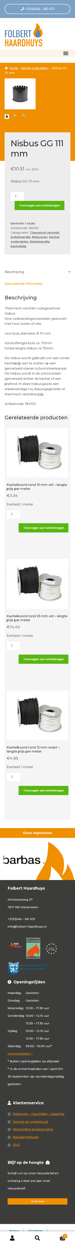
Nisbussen (40, 237)
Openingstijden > (20, 1054)
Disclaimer (35, 1230)
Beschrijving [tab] (14, 272)
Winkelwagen (58, 1235)
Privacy (14, 1230)
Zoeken (37, 1238)
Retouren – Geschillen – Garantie (38, 1114)
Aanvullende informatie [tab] (23, 284)
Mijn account (12, 1238)
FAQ (16, 1145)
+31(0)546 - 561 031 (39, 9)
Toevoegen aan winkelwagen (39, 205)
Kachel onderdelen (34, 68)
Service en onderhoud (30, 1122)
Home (13, 68)
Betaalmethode (26, 1137)
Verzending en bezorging (33, 1129)
